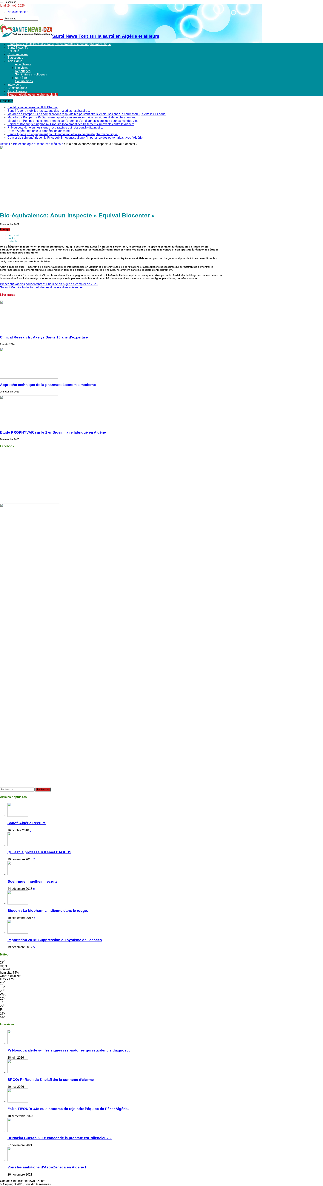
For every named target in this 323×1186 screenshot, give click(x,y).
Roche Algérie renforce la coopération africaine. (38, 130)
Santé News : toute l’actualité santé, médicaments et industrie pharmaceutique (59, 44)
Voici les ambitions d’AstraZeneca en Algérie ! (46, 1167)
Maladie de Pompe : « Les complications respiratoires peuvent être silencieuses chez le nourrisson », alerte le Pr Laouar (86, 114)
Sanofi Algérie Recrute (26, 823)
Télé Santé (14, 61)
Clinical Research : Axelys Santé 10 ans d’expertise (44, 337)
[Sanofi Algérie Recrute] (17, 815)
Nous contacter (17, 11)
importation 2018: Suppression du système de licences (54, 940)
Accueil (5, 144)
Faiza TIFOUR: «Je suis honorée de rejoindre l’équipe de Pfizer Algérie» (68, 1109)
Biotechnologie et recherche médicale (32, 94)
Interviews (21, 67)
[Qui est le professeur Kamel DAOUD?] (17, 845)
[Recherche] (1, 2)
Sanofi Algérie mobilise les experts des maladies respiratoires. (48, 110)
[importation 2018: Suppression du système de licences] (17, 932)
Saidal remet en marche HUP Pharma (32, 107)
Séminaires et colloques (31, 74)
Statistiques (15, 57)
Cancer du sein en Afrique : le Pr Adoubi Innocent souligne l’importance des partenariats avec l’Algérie (75, 137)
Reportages (22, 71)
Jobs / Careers (17, 91)
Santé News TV (17, 47)
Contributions (24, 81)
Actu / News (23, 64)
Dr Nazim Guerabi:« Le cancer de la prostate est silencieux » (59, 1138)
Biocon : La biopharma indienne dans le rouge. (47, 911)
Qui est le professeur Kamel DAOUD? (39, 852)
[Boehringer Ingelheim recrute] (17, 874)
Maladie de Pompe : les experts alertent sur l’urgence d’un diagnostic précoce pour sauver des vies (72, 120)
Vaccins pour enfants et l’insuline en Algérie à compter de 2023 (49, 284)
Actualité (13, 50)
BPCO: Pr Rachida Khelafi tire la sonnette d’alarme (50, 1080)
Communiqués (17, 87)
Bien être (21, 77)
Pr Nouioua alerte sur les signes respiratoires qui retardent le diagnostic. (55, 127)
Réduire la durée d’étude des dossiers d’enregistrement (42, 287)
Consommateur (17, 54)
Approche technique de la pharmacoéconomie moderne (48, 385)
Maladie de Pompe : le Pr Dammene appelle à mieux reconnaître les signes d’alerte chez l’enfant (71, 117)
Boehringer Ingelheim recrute (32, 881)
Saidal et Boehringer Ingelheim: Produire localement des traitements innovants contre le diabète (70, 124)
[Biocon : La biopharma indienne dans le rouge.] (17, 903)
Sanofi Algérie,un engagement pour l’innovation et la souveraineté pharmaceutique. (62, 134)
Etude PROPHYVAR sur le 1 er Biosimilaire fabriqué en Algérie (53, 432)
